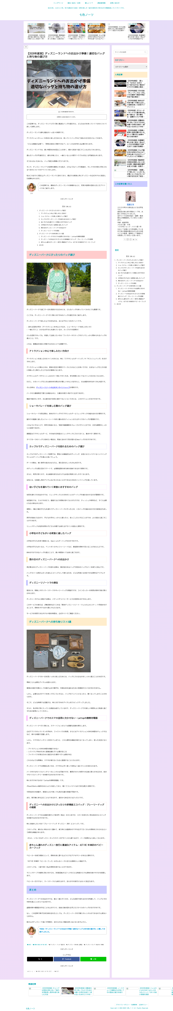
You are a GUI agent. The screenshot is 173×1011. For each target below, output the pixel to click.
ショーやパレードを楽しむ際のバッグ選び (54, 216)
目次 (63, 206)
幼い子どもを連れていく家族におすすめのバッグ (56, 222)
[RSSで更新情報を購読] (136, 239)
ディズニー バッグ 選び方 (57, 944)
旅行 (30, 944)
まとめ (41, 245)
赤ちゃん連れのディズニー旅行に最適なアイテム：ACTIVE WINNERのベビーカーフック (68, 242)
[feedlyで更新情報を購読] (133, 239)
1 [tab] (83, 44)
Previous (25, 32)
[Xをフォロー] (125, 239)
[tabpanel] (36, 31)
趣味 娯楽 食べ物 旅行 (41, 944)
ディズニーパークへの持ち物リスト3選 (51, 233)
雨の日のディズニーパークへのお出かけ (53, 228)
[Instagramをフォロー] (127, 239)
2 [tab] (86, 44)
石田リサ (130, 204)
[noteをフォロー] (130, 239)
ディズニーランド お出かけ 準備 (94, 944)
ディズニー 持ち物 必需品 (75, 944)
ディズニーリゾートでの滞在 (50, 230)
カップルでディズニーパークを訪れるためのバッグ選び (58, 219)
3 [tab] (90, 44)
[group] (45, 991)
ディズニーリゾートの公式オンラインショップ (53, 387)
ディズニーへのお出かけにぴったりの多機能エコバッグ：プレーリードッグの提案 (67, 239)
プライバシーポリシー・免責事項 (126, 1004)
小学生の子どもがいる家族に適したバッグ (54, 225)
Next (148, 32)
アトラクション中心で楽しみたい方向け (53, 213)
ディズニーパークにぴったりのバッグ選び (52, 210)
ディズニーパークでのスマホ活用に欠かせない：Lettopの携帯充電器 (63, 236)
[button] (145, 52)
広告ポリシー (143, 1004)
